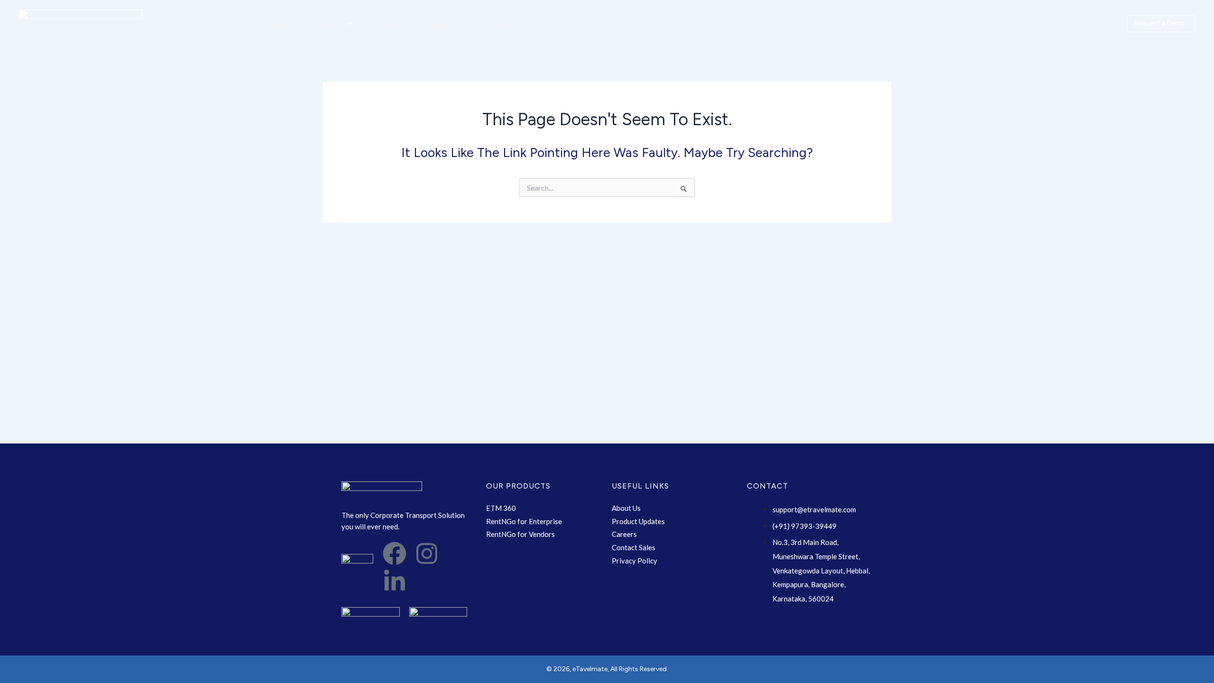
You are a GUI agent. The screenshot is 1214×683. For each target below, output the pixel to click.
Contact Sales (491, 23)
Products (329, 23)
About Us (389, 23)
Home (285, 23)
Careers (437, 23)
